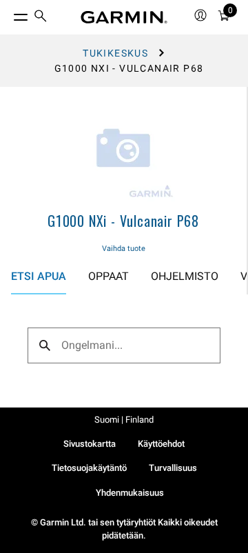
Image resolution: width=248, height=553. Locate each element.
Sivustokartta (89, 444)
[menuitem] (40, 17)
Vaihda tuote (123, 248)
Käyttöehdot (161, 444)
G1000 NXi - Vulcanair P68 (123, 220)
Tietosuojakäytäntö (89, 468)
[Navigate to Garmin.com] (124, 17)
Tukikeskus (115, 53)
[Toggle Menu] (8, 14)
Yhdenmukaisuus (130, 492)
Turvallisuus (173, 468)
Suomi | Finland (124, 419)
